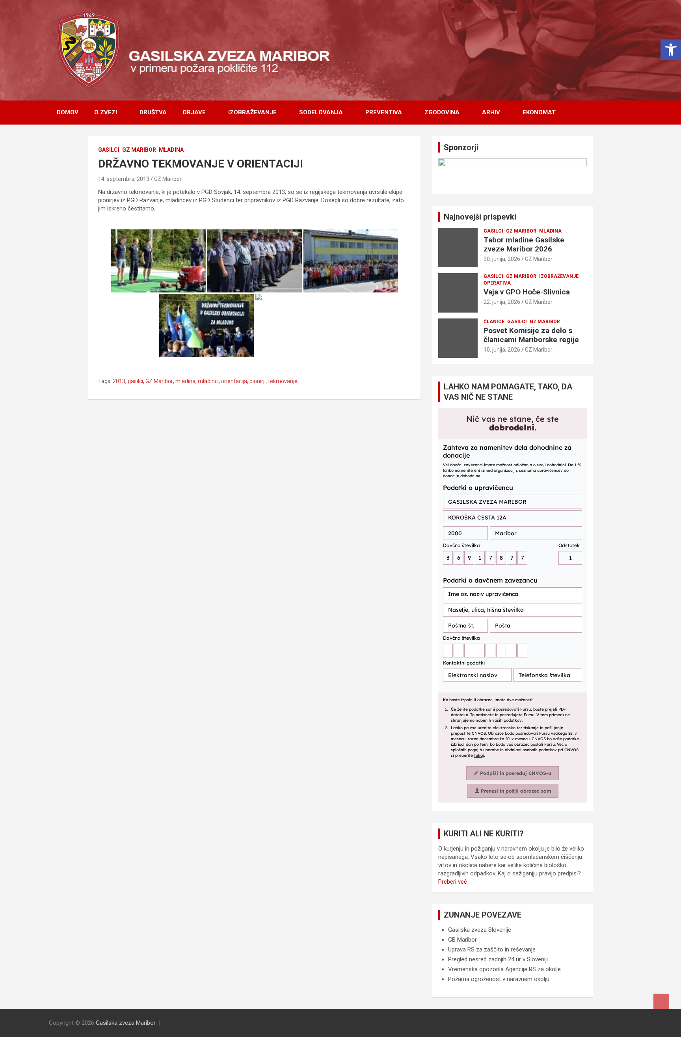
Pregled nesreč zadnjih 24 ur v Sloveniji (498, 959)
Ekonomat (539, 112)
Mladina (171, 150)
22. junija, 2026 (502, 302)
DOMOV (67, 112)
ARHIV (491, 112)
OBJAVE (194, 112)
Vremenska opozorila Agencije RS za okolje (504, 969)
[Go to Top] (661, 1001)
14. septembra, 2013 (123, 179)
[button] (671, 49)
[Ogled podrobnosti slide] (512, 173)
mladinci (208, 381)
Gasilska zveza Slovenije (479, 929)
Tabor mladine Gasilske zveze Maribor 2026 (524, 244)
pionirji (257, 381)
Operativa (497, 283)
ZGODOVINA (442, 112)
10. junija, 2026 (502, 349)
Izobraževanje (559, 276)
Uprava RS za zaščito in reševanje (492, 949)
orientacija (234, 381)
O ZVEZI (105, 112)
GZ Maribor (139, 150)
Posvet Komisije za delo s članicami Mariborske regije (531, 335)
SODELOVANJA (321, 112)
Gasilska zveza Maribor (126, 1022)
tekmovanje (283, 381)
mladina (185, 381)
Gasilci (108, 150)
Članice (494, 321)
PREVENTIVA (383, 112)
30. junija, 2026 (502, 259)
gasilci (135, 381)
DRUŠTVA (153, 112)
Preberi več (452, 881)
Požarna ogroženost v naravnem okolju (498, 979)
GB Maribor (462, 939)
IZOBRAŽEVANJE (252, 112)
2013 (119, 381)
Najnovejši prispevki (480, 217)
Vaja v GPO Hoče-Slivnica (527, 291)
